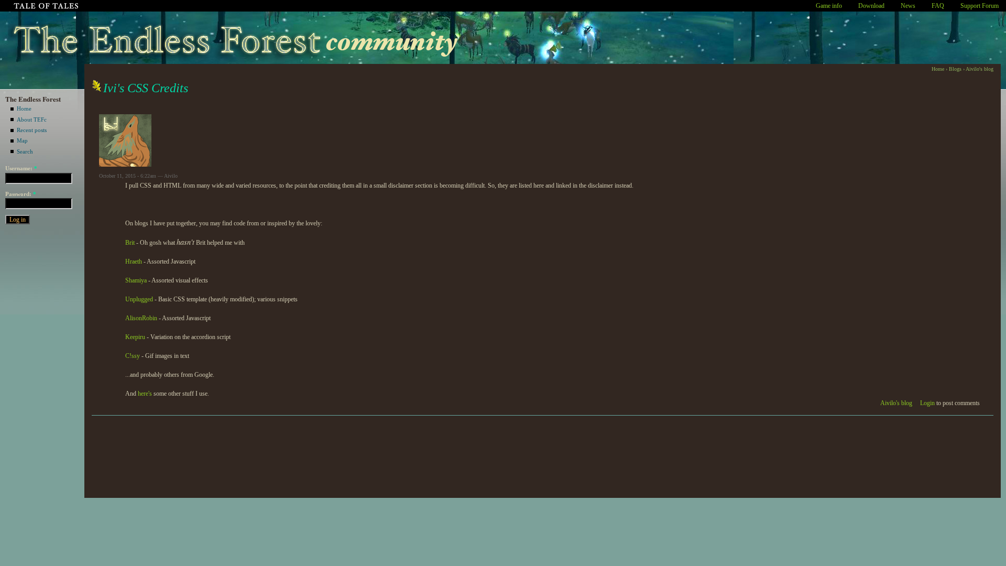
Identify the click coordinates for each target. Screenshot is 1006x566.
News (908, 5)
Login (927, 403)
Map (22, 140)
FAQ (938, 5)
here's (145, 393)
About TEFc (32, 119)
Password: (20, 194)
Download (871, 5)
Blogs (955, 69)
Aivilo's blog (979, 69)
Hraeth (133, 261)
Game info (829, 5)
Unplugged (139, 299)
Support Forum (979, 5)
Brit (130, 242)
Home (24, 108)
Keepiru (135, 337)
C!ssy (132, 356)
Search (25, 151)
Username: (21, 168)
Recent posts (32, 130)
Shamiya (136, 280)
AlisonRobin (141, 318)
